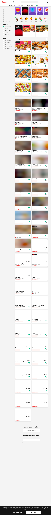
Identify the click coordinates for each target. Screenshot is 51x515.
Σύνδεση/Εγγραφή (46, 2)
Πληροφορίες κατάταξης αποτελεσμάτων (22, 442)
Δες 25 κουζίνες (6, 21)
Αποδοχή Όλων (33, 512)
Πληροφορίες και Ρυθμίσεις (17, 512)
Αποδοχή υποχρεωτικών (28, 509)
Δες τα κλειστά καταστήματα (31, 430)
